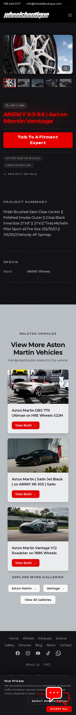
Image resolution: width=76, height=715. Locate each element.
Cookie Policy (44, 693)
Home (14, 638)
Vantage (55, 588)
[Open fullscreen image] (66, 68)
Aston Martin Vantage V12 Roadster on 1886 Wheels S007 (34, 553)
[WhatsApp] (58, 653)
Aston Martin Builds (23, 158)
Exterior (61, 638)
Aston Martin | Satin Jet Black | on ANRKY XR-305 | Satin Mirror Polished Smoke (37, 484)
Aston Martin (24, 588)
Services (25, 645)
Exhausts (45, 638)
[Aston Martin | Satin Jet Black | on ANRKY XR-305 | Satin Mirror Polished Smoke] (38, 455)
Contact (66, 645)
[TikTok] (48, 653)
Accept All (59, 708)
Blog (38, 645)
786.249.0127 (12, 3)
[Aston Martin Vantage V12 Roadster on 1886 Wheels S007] (38, 524)
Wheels (28, 638)
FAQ (47, 664)
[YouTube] (38, 653)
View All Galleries (38, 600)
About (51, 645)
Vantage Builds (18, 165)
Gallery (10, 645)
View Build (25, 425)
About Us (32, 664)
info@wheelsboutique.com (44, 3)
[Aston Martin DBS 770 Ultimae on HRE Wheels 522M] (38, 387)
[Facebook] (17, 653)
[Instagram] (27, 653)
